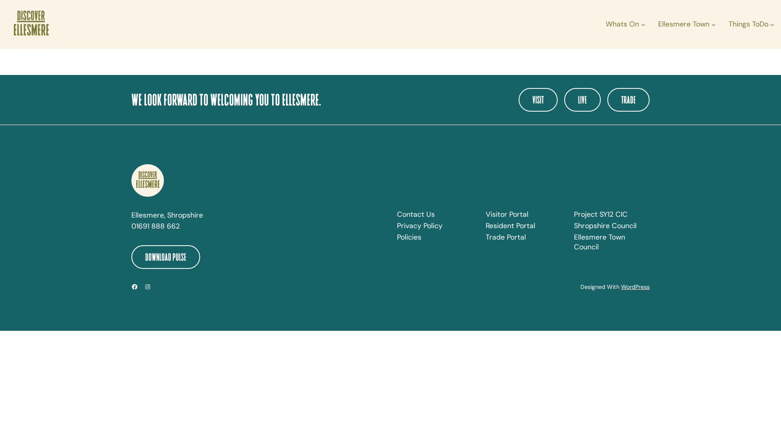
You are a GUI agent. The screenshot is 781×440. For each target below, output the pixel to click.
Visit (538, 99)
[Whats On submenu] (643, 24)
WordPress (635, 286)
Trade (628, 99)
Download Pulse (165, 257)
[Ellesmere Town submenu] (713, 24)
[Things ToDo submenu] (772, 24)
